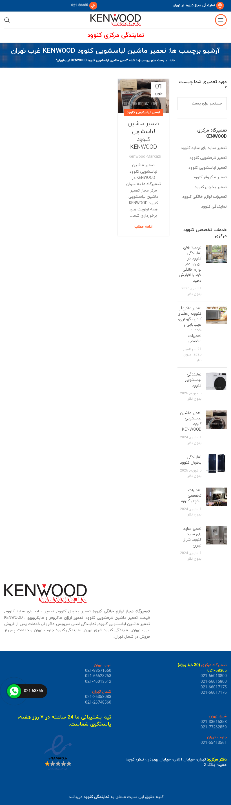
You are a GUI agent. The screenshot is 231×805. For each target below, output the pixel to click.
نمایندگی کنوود (214, 206)
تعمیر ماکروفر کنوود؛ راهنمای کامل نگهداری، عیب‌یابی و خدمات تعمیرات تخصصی (189, 325)
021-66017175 (214, 687)
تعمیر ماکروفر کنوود (210, 177)
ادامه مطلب (143, 227)
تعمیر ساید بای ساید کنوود (204, 148)
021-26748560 (98, 702)
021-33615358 (214, 722)
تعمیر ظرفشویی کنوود (208, 158)
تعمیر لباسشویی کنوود (143, 112)
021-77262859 (214, 727)
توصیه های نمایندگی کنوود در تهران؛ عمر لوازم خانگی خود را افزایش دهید (190, 264)
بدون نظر (194, 294)
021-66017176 (214, 692)
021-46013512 (98, 681)
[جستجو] (7, 20)
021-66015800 (214, 681)
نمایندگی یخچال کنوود (190, 459)
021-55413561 (214, 743)
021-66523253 (98, 676)
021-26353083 (98, 697)
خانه (172, 60)
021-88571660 (98, 670)
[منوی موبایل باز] (221, 20)
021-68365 (217, 670)
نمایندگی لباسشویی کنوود (193, 380)
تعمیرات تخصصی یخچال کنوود (190, 496)
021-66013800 (214, 676)
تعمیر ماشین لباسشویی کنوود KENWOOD (143, 135)
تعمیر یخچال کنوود (211, 187)
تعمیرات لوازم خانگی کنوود (204, 196)
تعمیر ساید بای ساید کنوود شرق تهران (192, 537)
